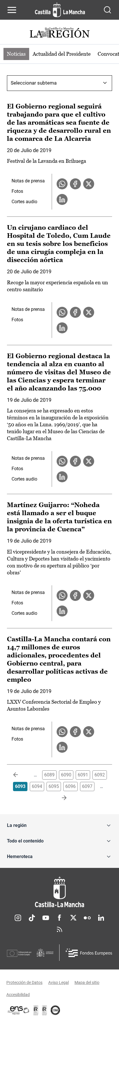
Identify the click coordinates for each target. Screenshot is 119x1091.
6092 (99, 775)
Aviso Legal (58, 982)
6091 (83, 775)
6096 (70, 786)
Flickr (87, 917)
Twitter (73, 917)
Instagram (18, 917)
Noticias (16, 54)
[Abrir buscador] (107, 10)
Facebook (59, 917)
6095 (54, 786)
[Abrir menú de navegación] (12, 10)
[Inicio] (59, 892)
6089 (49, 775)
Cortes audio (24, 201)
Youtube (46, 917)
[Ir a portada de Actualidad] (59, 33)
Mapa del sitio (87, 982)
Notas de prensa (28, 181)
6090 (66, 775)
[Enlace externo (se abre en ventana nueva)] (44, 1010)
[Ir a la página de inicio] (60, 9)
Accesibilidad (18, 994)
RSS (59, 929)
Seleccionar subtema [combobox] (34, 83)
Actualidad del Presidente (62, 54)
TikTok (32, 917)
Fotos (17, 191)
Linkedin (101, 917)
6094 (37, 786)
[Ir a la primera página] (20, 775)
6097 (87, 786)
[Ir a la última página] (59, 798)
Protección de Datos (24, 982)
